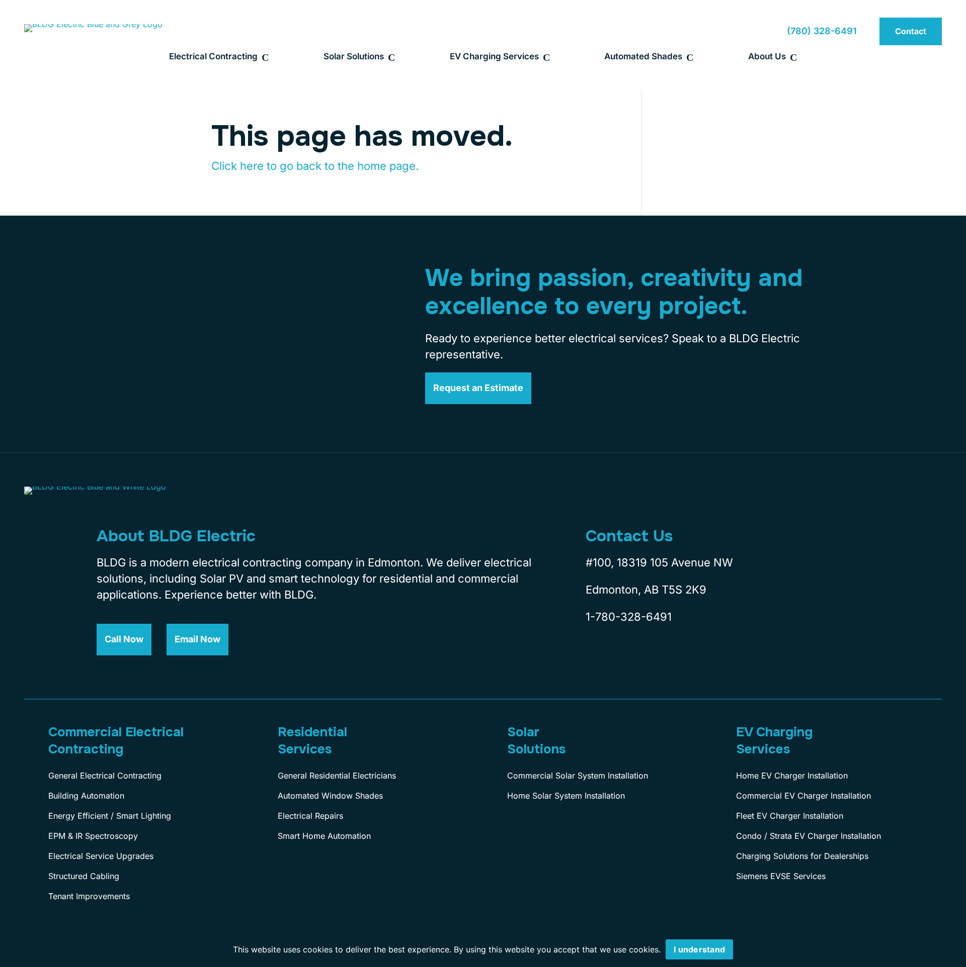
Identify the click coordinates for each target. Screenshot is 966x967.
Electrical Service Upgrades (100, 856)
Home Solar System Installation (566, 796)
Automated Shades (643, 56)
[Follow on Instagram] (627, 658)
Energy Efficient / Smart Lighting (109, 816)
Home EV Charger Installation (792, 775)
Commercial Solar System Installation (577, 775)
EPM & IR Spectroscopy (93, 836)
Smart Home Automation (324, 836)
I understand (699, 949)
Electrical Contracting (213, 56)
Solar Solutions (354, 56)
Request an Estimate (478, 387)
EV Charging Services (494, 56)
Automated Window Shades (330, 796)
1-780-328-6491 (629, 616)
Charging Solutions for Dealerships (802, 856)
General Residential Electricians (337, 775)
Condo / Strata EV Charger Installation (808, 836)
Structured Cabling (83, 876)
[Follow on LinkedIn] (664, 658)
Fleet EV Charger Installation (789, 816)
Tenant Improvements (89, 896)
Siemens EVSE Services (781, 876)
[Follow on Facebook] (590, 658)
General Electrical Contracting (105, 775)
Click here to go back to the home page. (315, 165)
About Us (767, 56)
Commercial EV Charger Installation (803, 796)
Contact (910, 31)
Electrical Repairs (310, 816)
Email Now (197, 639)
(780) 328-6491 (822, 31)
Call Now (124, 639)
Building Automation (86, 796)
